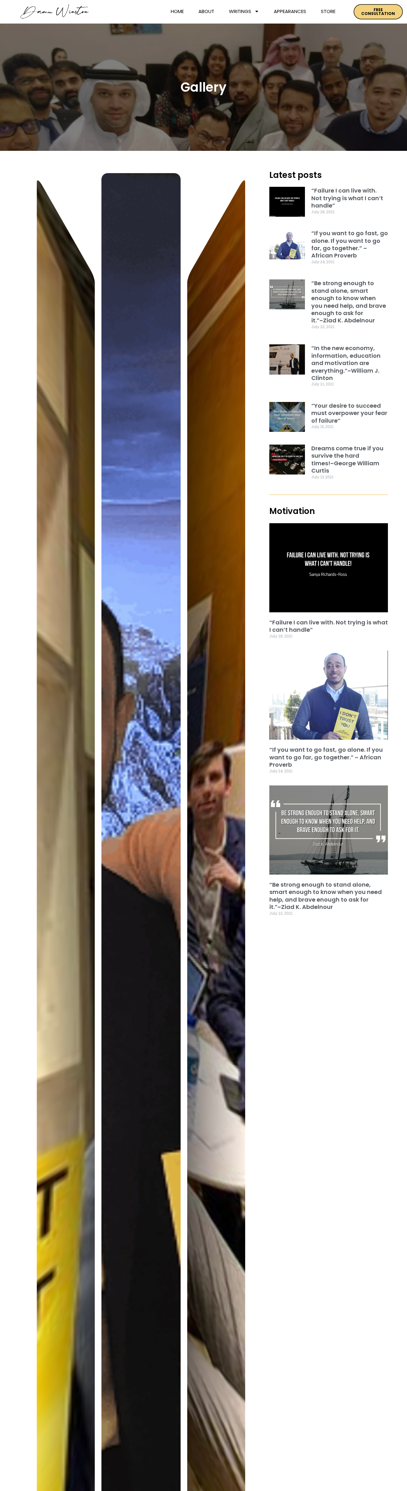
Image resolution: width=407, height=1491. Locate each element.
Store (328, 11)
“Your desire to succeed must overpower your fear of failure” (349, 413)
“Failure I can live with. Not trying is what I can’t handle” (347, 197)
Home (177, 11)
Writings (240, 11)
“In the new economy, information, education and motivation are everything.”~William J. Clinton (346, 363)
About (206, 11)
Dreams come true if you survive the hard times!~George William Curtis (347, 459)
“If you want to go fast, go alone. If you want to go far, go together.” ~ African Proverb (349, 244)
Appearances (290, 11)
